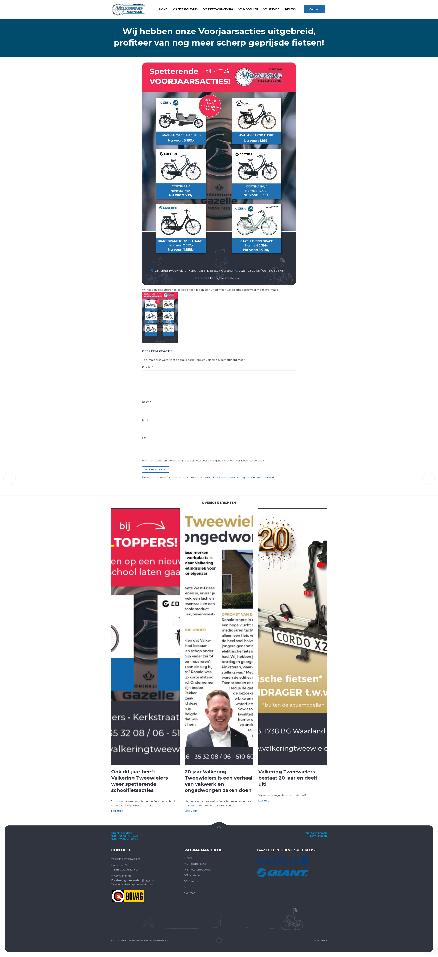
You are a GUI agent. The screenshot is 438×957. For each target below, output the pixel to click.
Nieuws (189, 887)
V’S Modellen (192, 875)
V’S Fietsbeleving (195, 863)
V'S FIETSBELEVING (185, 9)
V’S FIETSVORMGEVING (218, 9)
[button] (314, 9)
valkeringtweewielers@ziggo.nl (134, 880)
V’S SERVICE (271, 9)
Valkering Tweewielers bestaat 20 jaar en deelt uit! (288, 778)
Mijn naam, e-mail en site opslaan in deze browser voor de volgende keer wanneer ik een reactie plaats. (203, 460)
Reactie (147, 367)
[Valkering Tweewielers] (128, 9)
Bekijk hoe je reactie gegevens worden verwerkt (244, 477)
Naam (146, 401)
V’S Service (191, 881)
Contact (189, 892)
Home (163, 9)
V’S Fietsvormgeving (197, 869)
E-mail (146, 419)
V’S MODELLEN (248, 9)
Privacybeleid (320, 940)
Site (144, 437)
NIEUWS (290, 9)
